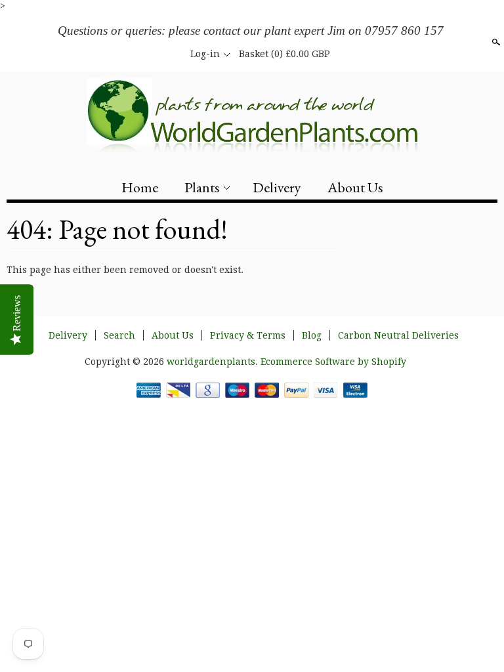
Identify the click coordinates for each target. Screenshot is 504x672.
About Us (355, 187)
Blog (312, 335)
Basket (284, 54)
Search (494, 42)
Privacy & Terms (247, 335)
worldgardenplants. (214, 361)
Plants (202, 187)
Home (139, 187)
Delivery (277, 187)
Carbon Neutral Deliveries (398, 335)
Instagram (170, 54)
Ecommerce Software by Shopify (333, 361)
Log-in (205, 54)
